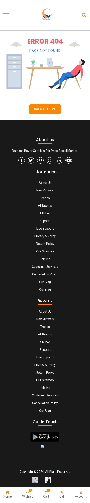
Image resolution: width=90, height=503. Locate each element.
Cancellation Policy (45, 274)
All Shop (45, 213)
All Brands (45, 205)
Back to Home (45, 109)
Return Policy (45, 244)
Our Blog (45, 282)
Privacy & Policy (45, 236)
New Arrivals (45, 190)
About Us (45, 183)
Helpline (45, 259)
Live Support (45, 228)
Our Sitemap (45, 251)
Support (45, 221)
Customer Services (45, 266)
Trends (45, 198)
